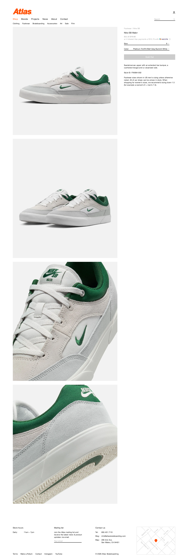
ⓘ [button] (170, 39)
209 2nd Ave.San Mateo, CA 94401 (110, 541)
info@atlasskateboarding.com (113, 536)
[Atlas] (22, 11)
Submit (174, 19)
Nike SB (136, 28)
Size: (126, 44)
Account (174, 12)
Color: (126, 49)
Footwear (128, 28)
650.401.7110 (106, 532)
